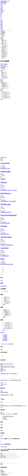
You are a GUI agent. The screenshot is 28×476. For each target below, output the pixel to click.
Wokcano (4, 182)
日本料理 (9, 190)
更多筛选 (3, 31)
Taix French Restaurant (8, 215)
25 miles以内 (6, 95)
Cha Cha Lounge (6, 237)
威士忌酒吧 (7, 168)
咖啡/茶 (4, 47)
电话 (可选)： (4, 456)
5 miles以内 (5, 92)
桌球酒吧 (7, 212)
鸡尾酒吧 (5, 85)
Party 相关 (9, 201)
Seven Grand (5, 163)
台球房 (4, 56)
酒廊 (4, 82)
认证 (7, 64)
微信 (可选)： (4, 457)
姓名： (2, 453)
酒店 (13, 201)
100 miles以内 (6, 97)
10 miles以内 (6, 93)
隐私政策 (5, 339)
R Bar (3, 259)
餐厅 (4, 42)
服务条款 (5, 340)
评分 (6, 286)
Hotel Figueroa (6, 193)
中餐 (6, 190)
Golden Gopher (6, 171)
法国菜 (6, 223)
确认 (2, 332)
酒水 (4, 58)
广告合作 (5, 337)
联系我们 (5, 336)
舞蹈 (4, 43)
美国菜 (6, 245)
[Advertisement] (14, 114)
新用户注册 (3, 369)
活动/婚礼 (5, 53)
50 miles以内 (6, 96)
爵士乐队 (5, 52)
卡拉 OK (5, 44)
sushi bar (5, 88)
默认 (2, 286)
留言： (2, 463)
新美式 (4, 83)
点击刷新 (12, 380)
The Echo (4, 226)
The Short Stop (6, 204)
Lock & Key (5, 248)
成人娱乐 (5, 55)
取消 (4, 332)
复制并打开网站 (4, 474)
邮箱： (2, 454)
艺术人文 (5, 49)
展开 (2, 79)
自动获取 (15, 413)
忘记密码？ (12, 366)
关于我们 (5, 334)
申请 (5, 64)
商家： (2, 64)
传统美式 (5, 86)
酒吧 (4, 40)
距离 (4, 286)
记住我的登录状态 (6, 366)
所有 (3, 34)
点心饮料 (5, 46)
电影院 (4, 50)
